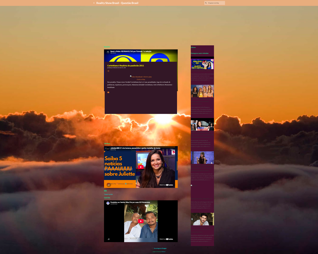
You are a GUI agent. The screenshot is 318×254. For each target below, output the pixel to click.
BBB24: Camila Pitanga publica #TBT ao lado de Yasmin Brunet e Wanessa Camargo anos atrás (201, 101)
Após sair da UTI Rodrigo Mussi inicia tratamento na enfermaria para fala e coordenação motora (201, 229)
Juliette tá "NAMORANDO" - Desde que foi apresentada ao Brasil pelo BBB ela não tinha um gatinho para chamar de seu (202, 135)
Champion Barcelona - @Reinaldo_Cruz (201, 198)
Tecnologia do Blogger (160, 248)
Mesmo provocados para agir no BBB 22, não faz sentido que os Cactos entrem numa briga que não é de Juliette (202, 168)
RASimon (163, 251)
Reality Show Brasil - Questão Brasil (117, 3)
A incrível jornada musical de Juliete (200, 70)
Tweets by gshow (196, 49)
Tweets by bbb (108, 194)
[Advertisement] (141, 128)
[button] (108, 71)
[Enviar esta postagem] (108, 93)
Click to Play (141, 79)
